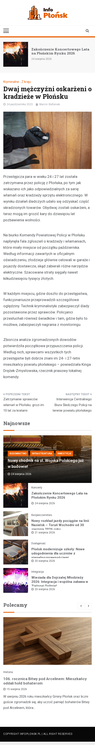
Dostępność (38, 543)
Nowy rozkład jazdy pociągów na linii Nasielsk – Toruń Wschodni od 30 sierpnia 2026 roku (60, 525)
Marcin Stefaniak (49, 104)
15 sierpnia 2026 (17, 689)
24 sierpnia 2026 (45, 503)
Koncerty (36, 487)
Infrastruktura (42, 453)
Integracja (37, 571)
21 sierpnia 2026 (45, 532)
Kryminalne (11, 82)
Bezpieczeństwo (41, 515)
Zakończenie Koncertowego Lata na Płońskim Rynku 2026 (60, 51)
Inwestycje (64, 453)
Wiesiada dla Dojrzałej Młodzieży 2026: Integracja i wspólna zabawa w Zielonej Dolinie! (59, 582)
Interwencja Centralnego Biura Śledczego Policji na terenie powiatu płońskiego (72, 404)
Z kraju (26, 82)
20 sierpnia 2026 (45, 560)
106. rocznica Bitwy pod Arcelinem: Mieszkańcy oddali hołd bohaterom (45, 681)
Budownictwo (18, 453)
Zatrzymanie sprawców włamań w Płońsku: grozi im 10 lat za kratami (23, 404)
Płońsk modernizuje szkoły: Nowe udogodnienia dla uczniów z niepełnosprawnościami (58, 553)
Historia (8, 672)
